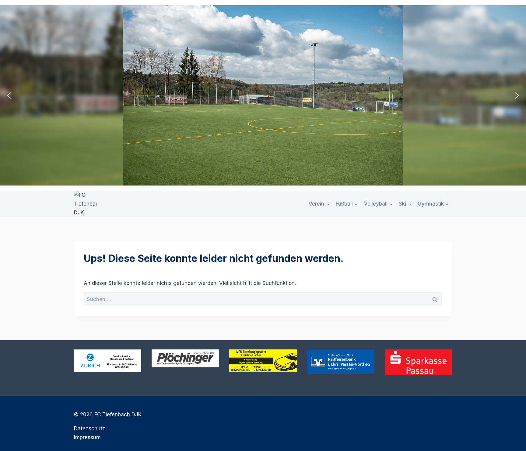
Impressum (87, 437)
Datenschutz (89, 428)
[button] (9, 95)
